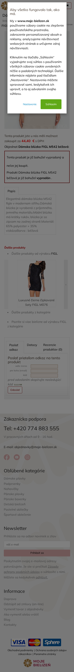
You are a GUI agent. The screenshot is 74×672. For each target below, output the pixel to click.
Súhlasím (51, 104)
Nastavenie (30, 104)
